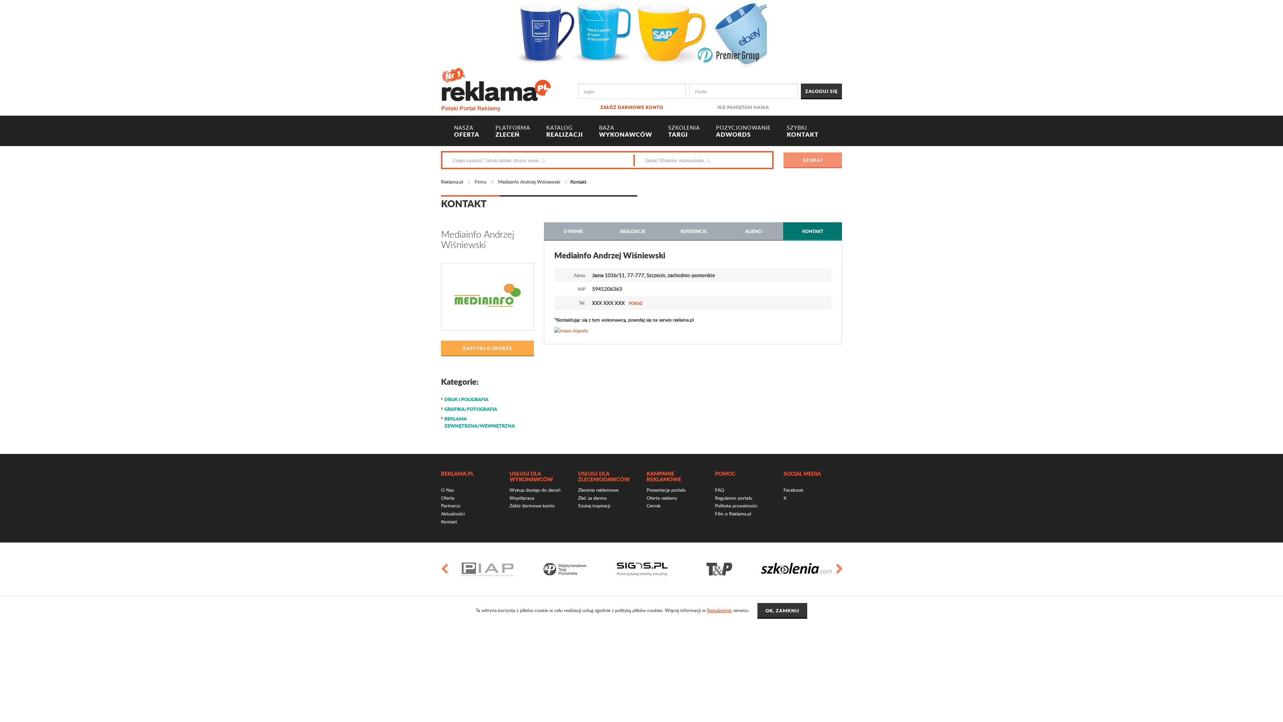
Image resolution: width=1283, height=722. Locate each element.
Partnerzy (450, 505)
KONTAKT (803, 131)
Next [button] (839, 569)
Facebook (793, 490)
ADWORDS (743, 131)
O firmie (573, 231)
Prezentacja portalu (666, 490)
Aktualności (453, 513)
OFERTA (466, 131)
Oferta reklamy (662, 498)
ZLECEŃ (512, 131)
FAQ (719, 490)
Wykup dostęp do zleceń (535, 490)
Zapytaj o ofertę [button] (487, 348)
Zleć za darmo (592, 498)
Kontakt (812, 231)
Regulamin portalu (733, 498)
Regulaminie (719, 610)
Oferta (447, 498)
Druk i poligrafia (466, 399)
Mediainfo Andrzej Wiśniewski (529, 181)
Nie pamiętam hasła (743, 107)
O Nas (447, 490)
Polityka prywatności (736, 505)
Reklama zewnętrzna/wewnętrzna (479, 422)
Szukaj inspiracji (594, 505)
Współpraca (522, 498)
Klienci (753, 231)
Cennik (654, 505)
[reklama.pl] (496, 88)
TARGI (684, 131)
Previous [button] (444, 569)
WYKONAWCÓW (625, 131)
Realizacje (632, 231)
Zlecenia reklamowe (598, 490)
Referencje (694, 231)
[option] (487, 569)
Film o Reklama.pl (733, 513)
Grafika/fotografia (470, 408)
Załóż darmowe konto (632, 107)
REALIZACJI (564, 131)
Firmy (480, 181)
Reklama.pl (452, 181)
